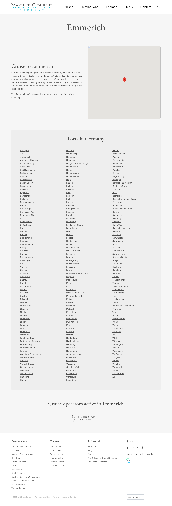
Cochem (24, 270)
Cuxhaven (25, 276)
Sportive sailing (56, 458)
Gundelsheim (26, 373)
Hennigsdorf (72, 166)
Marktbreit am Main (75, 292)
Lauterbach (71, 228)
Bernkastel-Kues (27, 211)
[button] (124, 79)
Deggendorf (25, 286)
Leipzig (69, 237)
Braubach (24, 241)
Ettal (22, 328)
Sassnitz (116, 231)
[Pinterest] (143, 447)
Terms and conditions (42, 497)
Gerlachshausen (27, 363)
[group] (83, 418)
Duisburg (24, 296)
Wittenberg (117, 350)
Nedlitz (69, 334)
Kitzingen (70, 202)
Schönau (116, 234)
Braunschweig (26, 244)
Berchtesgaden (27, 202)
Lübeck (69, 257)
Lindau (69, 244)
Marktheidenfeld (74, 296)
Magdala (70, 276)
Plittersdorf (117, 163)
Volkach (116, 315)
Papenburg (71, 380)
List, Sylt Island (73, 250)
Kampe (69, 182)
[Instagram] (133, 447)
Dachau (23, 279)
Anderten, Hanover (29, 160)
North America (18, 473)
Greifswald (25, 370)
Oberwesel (71, 357)
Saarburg (116, 218)
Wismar (115, 347)
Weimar (115, 325)
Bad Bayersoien (27, 169)
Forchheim (25, 331)
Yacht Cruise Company (31, 7)
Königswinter (72, 208)
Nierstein (70, 347)
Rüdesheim (117, 205)
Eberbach (24, 302)
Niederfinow (72, 338)
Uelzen (115, 302)
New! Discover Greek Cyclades (102, 458)
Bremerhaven (26, 257)
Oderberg (70, 363)
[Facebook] (128, 447)
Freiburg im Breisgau (30, 341)
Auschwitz (25, 166)
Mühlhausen (72, 321)
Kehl (68, 192)
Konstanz (70, 211)
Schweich (117, 247)
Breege (23, 247)
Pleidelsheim (118, 160)
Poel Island (117, 166)
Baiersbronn (25, 186)
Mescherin (71, 305)
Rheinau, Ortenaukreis (122, 186)
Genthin (24, 360)
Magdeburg (71, 279)
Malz (68, 286)
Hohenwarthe (72, 176)
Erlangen (24, 325)
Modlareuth (71, 318)
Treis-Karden (118, 292)
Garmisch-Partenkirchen (31, 354)
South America (18, 484)
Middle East (16, 469)
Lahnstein (70, 218)
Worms (115, 360)
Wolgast (116, 357)
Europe (14, 465)
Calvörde (24, 266)
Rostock (116, 189)
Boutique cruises (57, 446)
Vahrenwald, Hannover (123, 305)
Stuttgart (116, 273)
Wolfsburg (117, 354)
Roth (114, 192)
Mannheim (71, 289)
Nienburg (70, 344)
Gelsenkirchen (27, 357)
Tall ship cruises (57, 461)
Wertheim (116, 331)
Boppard (24, 231)
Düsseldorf (25, 299)
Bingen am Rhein (28, 215)
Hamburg (24, 376)
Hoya (68, 179)
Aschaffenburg (27, 163)
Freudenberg (26, 344)
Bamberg (24, 189)
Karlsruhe (70, 186)
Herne (69, 169)
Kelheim (70, 195)
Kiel (68, 199)
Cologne (24, 273)
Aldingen (24, 150)
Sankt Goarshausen (121, 228)
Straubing (116, 270)
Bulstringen (25, 260)
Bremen (24, 253)
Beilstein (24, 199)
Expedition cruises (58, 454)
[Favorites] (159, 7)
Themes (111, 7)
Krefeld (69, 215)
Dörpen (23, 289)
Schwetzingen (119, 253)
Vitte (114, 312)
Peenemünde (118, 153)
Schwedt (116, 244)
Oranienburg (72, 373)
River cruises (55, 450)
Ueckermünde (119, 299)
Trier (114, 296)
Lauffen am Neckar (75, 224)
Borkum (23, 234)
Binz (22, 218)
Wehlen (116, 321)
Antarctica (15, 450)
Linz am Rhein (73, 247)
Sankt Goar (117, 224)
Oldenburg (71, 370)
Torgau (115, 283)
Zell (114, 376)
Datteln (23, 283)
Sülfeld (115, 276)
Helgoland (71, 160)
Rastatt (115, 173)
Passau (115, 150)
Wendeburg (117, 328)
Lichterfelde (72, 241)
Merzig (69, 302)
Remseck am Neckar (122, 182)
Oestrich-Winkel (73, 367)
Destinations (89, 7)
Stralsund (116, 266)
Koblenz (70, 205)
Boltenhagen (26, 224)
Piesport (116, 157)
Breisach (24, 250)
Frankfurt (24, 334)
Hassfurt (70, 150)
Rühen (115, 211)
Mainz (69, 283)
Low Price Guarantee (97, 461)
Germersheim (26, 367)
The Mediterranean (20, 488)
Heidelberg (71, 153)
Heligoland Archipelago (77, 163)
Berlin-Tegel (25, 208)
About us (92, 446)
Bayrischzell (25, 195)
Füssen (23, 350)
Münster (70, 328)
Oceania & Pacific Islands (22, 480)
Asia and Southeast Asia (22, 454)
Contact (145, 7)
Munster (70, 331)
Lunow (69, 270)
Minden (69, 315)
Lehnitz (69, 234)
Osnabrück (71, 376)
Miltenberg (71, 312)
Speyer (115, 260)
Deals (129, 7)
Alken (23, 153)
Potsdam (116, 169)
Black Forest (26, 221)
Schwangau (117, 237)
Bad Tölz (24, 176)
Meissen (70, 299)
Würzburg (117, 363)
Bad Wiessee (26, 179)
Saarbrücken (118, 215)
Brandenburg (26, 237)
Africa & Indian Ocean (21, 446)
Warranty (56, 497)
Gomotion (73, 497)
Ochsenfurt (71, 360)
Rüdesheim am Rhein (122, 208)
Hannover (24, 380)
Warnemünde (118, 318)
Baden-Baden (26, 182)
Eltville (23, 312)
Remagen (116, 179)
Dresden (24, 292)
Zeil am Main (118, 373)
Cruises (68, 7)
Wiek (114, 338)
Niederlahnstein (73, 341)
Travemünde (118, 289)
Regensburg (118, 176)
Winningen (117, 344)
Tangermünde (118, 279)
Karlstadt (70, 189)
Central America (18, 461)
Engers (23, 321)
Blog (90, 450)
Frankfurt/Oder (27, 338)
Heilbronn (71, 157)
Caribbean (16, 458)
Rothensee (117, 202)
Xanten (115, 370)
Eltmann (24, 308)
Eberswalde (25, 305)
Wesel (115, 334)
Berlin (23, 205)
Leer (68, 231)
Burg (22, 263)
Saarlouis (116, 221)
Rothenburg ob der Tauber (124, 199)
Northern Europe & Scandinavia (25, 476)
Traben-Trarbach (120, 286)
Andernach (25, 157)
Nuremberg (71, 350)
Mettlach (70, 308)
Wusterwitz (117, 367)
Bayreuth (24, 192)
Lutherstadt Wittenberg (77, 273)
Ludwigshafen (72, 263)
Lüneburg (70, 266)
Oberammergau (73, 354)
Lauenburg (71, 221)
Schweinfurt (118, 250)
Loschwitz (71, 253)
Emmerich (25, 318)
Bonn (22, 228)
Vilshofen (116, 308)
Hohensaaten (72, 173)
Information (95, 442)
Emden (23, 315)
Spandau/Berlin (119, 257)
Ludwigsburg (72, 260)
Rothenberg (118, 195)
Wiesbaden (117, 341)
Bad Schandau (27, 173)
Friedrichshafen (27, 347)
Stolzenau (117, 263)
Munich (69, 325)
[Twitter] (138, 447)
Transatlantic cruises (59, 465)
